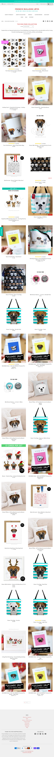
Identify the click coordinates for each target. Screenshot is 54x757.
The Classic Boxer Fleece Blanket (13, 70)
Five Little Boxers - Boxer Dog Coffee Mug (13, 145)
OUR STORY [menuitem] (46, 14)
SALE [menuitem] (26, 17)
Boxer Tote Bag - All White (40, 217)
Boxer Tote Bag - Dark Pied (40, 584)
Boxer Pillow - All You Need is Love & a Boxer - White (40, 402)
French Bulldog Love (28, 751)
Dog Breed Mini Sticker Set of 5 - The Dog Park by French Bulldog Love (13, 219)
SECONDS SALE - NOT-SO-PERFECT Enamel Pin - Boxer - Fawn (40, 693)
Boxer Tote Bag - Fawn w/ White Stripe (40, 438)
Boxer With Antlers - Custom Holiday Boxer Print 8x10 (14, 585)
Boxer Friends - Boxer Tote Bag (13, 294)
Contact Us (27, 724)
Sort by (22, 26)
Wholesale (27, 723)
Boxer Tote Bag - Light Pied (40, 622)
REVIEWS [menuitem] (31, 17)
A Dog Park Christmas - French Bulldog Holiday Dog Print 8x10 (13, 657)
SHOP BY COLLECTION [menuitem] (20, 14)
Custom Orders (27, 721)
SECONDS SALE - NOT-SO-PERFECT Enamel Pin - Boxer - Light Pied (13, 693)
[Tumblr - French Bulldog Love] (49, 21)
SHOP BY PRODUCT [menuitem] (9, 14)
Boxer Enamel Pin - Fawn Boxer (13, 256)
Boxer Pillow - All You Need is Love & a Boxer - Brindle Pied (13, 513)
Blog (27, 727)
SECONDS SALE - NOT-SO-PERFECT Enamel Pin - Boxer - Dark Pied (40, 365)
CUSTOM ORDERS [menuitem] (38, 14)
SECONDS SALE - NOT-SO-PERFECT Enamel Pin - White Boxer (40, 476)
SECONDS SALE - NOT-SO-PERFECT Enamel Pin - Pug (40, 657)
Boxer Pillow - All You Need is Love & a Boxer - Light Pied (13, 439)
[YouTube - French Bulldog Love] (52, 21)
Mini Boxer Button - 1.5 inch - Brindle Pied (40, 294)
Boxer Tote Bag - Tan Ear (14, 620)
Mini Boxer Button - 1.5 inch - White (13, 402)
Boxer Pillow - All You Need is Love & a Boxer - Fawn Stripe (40, 549)
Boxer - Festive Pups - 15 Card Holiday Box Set (13, 476)
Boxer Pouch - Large (40, 182)
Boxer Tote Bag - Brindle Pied (13, 329)
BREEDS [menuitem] (30, 14)
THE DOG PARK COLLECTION (9, 21)
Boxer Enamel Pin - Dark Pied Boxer (40, 107)
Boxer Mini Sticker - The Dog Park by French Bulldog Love (40, 146)
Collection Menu (26, 33)
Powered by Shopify (27, 752)
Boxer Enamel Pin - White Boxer (40, 70)
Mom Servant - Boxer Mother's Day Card (40, 512)
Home (2, 21)
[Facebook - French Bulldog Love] (43, 21)
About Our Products (27, 717)
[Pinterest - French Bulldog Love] (47, 21)
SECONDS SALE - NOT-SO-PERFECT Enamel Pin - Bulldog (13, 366)
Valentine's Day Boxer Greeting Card (14, 548)
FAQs (27, 718)
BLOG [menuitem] (22, 17)
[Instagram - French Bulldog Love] (45, 21)
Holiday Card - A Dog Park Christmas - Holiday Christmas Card (13, 108)
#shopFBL (27, 725)
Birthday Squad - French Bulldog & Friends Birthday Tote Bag (40, 259)
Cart (50, 4)
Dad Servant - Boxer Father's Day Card (13, 180)
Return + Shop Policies (27, 720)
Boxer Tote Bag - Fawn (40, 329)
